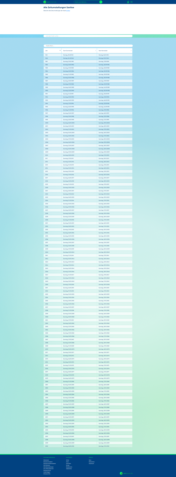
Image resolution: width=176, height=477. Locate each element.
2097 (46, 436)
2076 (46, 368)
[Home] (126, 473)
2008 (46, 148)
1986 (46, 77)
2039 (46, 249)
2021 (46, 190)
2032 (46, 226)
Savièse (68, 10)
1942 (46, 58)
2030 (46, 220)
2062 (46, 323)
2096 (46, 433)
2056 (46, 304)
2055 (46, 300)
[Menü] (131, 2)
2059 (46, 313)
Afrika (67, 460)
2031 (46, 223)
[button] (60, 50)
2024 (46, 200)
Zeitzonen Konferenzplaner (49, 463)
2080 (46, 381)
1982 (46, 64)
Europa (67, 465)
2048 (46, 278)
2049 (46, 281)
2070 (46, 349)
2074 (46, 362)
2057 (46, 307)
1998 (46, 116)
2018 (46, 181)
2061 (46, 320)
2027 (46, 210)
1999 (46, 119)
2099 (46, 443)
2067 (46, 339)
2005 (46, 139)
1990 (46, 90)
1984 (46, 71)
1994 (46, 103)
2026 (46, 207)
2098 (46, 439)
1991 (46, 93)
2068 (46, 342)
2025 (46, 203)
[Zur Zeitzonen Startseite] (49, 2)
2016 (46, 174)
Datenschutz (92, 461)
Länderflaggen (46, 472)
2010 (46, 155)
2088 (46, 407)
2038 (46, 245)
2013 (46, 165)
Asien (67, 461)
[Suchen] (100, 2)
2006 (46, 142)
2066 (46, 336)
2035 (46, 236)
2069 (46, 346)
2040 (46, 252)
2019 (46, 184)
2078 (46, 375)
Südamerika (69, 468)
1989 (46, 87)
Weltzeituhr (46, 460)
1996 (46, 110)
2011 (46, 158)
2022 (46, 194)
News (90, 460)
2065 (46, 333)
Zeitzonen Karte (47, 470)
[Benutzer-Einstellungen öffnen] (128, 2)
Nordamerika (69, 467)
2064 (46, 329)
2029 (46, 216)
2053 (46, 294)
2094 (46, 426)
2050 (46, 284)
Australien (68, 463)
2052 (46, 291)
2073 (46, 359)
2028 (46, 213)
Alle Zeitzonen (46, 465)
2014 (46, 168)
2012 (46, 161)
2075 (46, 365)
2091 (46, 417)
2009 (46, 152)
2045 (46, 268)
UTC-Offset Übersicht (48, 468)
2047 (46, 274)
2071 (46, 352)
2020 (46, 187)
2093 (46, 423)
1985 (46, 74)
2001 (46, 126)
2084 (46, 394)
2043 (46, 262)
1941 (46, 55)
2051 (46, 287)
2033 (46, 229)
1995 (46, 106)
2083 (46, 391)
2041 (46, 255)
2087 (46, 404)
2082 (46, 388)
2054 (46, 297)
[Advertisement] (88, 24)
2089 (46, 410)
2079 (46, 378)
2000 (46, 123)
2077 (46, 371)
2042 (46, 258)
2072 (46, 355)
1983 (46, 68)
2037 (46, 242)
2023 (46, 197)
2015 (46, 171)
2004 (46, 135)
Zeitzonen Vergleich (47, 461)
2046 (46, 271)
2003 (46, 132)
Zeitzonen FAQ (46, 473)
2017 (46, 177)
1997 (46, 113)
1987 (46, 81)
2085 (46, 397)
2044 (46, 265)
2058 (46, 310)
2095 (46, 430)
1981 (46, 61)
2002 (46, 129)
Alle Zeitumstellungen (48, 467)
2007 (46, 145)
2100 (46, 446)
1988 (46, 84)
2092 (46, 420)
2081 (46, 384)
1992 (46, 97)
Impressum (91, 463)
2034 (46, 232)
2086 (46, 401)
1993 (46, 100)
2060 (46, 316)
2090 (46, 413)
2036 (46, 239)
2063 (46, 326)
